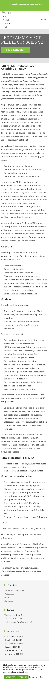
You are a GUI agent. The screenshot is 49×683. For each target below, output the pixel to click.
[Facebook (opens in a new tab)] (23, 6)
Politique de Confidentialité (18, 622)
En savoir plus (36, 677)
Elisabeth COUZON (13, 640)
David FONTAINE (12, 647)
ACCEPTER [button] (10, 677)
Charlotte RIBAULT (13, 636)
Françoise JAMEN (13, 650)
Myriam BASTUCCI (13, 654)
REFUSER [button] (23, 677)
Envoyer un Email (13, 615)
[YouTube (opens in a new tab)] (26, 6)
